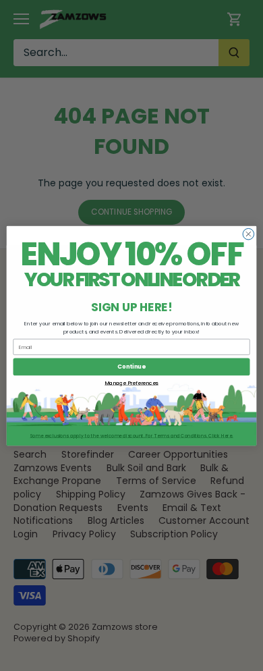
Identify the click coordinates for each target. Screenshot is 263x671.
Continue (131, 367)
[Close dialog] (248, 234)
